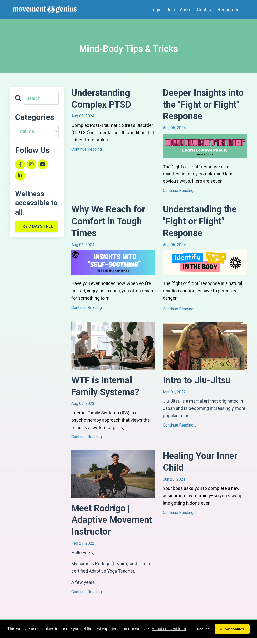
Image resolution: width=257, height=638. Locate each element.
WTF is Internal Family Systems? (105, 386)
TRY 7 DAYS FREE (36, 226)
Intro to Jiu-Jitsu (196, 380)
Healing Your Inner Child (200, 462)
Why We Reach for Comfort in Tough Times (108, 221)
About (186, 9)
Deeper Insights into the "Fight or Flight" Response (203, 105)
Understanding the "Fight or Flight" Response (200, 221)
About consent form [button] (169, 629)
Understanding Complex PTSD (101, 99)
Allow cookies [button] (232, 629)
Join (170, 9)
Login (156, 9)
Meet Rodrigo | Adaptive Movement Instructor (111, 520)
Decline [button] (203, 629)
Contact (205, 9)
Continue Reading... (87, 149)
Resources (228, 9)
